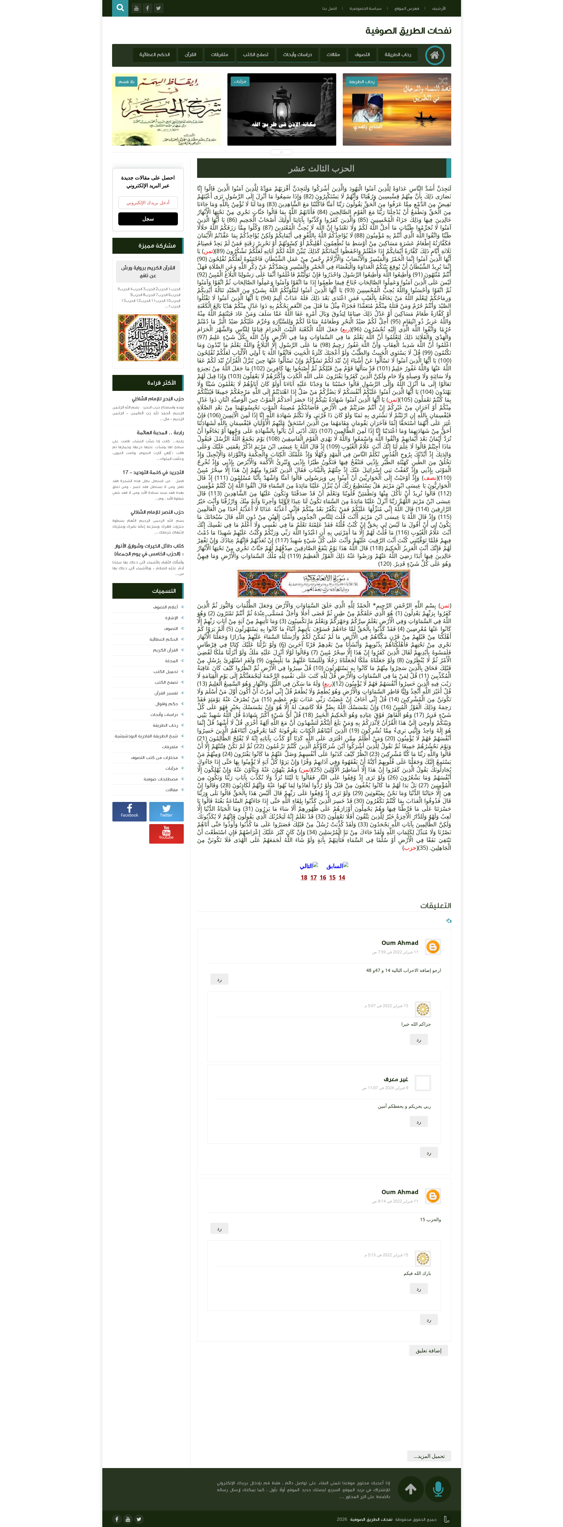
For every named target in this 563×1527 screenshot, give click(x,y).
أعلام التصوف (165, 607)
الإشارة (171, 618)
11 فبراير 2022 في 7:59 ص (395, 952)
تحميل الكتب (165, 671)
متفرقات (219, 54)
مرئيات (172, 768)
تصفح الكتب (255, 54)
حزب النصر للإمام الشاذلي (157, 512)
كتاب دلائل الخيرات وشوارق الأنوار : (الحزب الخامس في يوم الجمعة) (149, 549)
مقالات (333, 54)
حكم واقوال (166, 704)
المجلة (171, 661)
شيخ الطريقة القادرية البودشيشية (146, 736)
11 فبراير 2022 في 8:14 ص (395, 1201)
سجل (148, 219)
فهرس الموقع (407, 8)
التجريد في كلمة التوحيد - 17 (153, 472)
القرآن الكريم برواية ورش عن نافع (148, 271)
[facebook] (117, 1519)
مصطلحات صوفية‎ (161, 779)
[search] (120, 8)
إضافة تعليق (428, 1350)
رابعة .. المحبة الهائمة (160, 432)
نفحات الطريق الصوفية (408, 30)
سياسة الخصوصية (366, 8)
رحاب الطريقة (398, 54)
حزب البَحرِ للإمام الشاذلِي (158, 398)
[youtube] (128, 1519)
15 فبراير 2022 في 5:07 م (386, 1005)
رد (219, 979)
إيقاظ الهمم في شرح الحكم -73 (282, 123)
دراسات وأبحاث (297, 54)
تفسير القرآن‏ (166, 693)
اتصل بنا (330, 8)
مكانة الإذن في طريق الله (397, 123)
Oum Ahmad (400, 943)
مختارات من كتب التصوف (154, 757)
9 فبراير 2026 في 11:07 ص (385, 1088)
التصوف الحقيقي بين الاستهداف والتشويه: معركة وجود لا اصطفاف (166, 128)
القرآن (190, 54)
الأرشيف (438, 8)
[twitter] (139, 1519)
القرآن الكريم (165, 650)
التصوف (362, 54)
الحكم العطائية (154, 54)
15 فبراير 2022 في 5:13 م (386, 1255)
